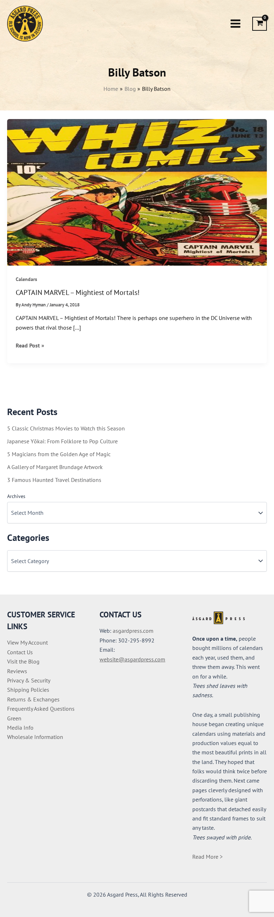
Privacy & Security (28, 680)
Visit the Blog (23, 661)
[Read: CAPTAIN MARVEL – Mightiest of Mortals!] (137, 191)
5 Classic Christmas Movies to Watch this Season (66, 428)
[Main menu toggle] (235, 23)
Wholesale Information (35, 736)
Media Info (20, 727)
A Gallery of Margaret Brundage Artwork (55, 466)
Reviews (17, 671)
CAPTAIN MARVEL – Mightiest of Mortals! (77, 292)
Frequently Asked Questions (41, 708)
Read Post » (30, 345)
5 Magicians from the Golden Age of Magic (59, 454)
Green (14, 718)
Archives (16, 496)
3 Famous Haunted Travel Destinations (54, 479)
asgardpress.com (133, 630)
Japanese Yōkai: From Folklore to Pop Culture (62, 441)
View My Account (27, 642)
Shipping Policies (28, 689)
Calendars (26, 279)
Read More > (207, 856)
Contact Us (20, 652)
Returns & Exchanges (33, 699)
